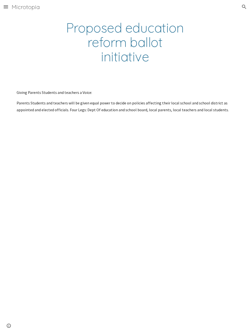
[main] (125, 42)
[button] (6, 6)
